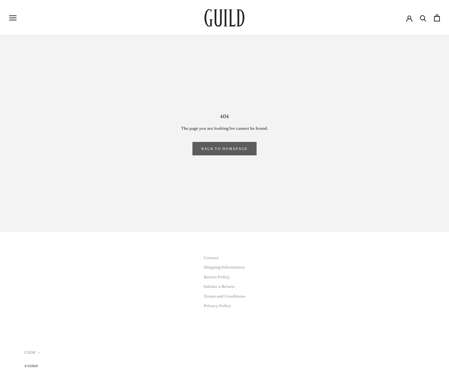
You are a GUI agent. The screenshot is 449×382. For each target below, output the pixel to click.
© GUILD (31, 366)
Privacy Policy (217, 305)
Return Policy (217, 276)
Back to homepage (224, 148)
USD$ (29, 352)
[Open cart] (437, 17)
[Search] (423, 18)
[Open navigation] (12, 17)
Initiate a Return (219, 286)
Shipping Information (224, 267)
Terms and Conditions (224, 296)
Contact (211, 257)
